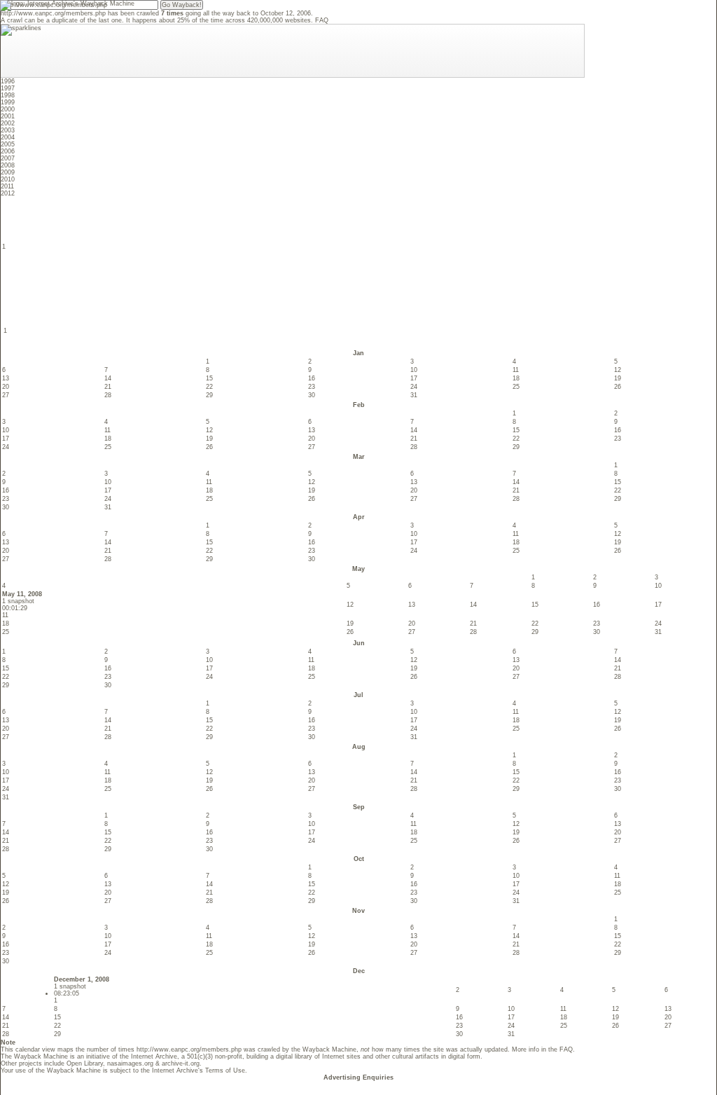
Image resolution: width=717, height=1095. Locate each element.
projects (30, 1063)
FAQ (321, 20)
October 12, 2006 (285, 13)
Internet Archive (154, 1056)
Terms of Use (225, 1070)
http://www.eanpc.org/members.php (53, 13)
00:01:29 (14, 608)
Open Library (85, 1063)
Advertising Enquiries (358, 1077)
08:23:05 (66, 993)
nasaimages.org (130, 1063)
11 (5, 615)
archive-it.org (181, 1063)
